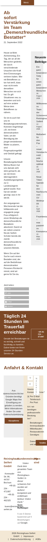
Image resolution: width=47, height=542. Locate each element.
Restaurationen (37, 432)
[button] (16, 288)
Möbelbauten (36, 429)
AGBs (38, 539)
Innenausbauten (37, 426)
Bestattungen (36, 423)
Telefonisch (35, 399)
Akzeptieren (13, 421)
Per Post (34, 402)
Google (24, 523)
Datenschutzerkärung (13, 414)
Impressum (29, 536)
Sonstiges (34, 435)
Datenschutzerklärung (20, 539)
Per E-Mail (35, 396)
